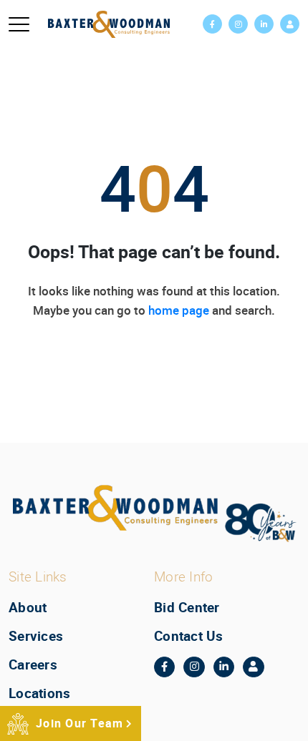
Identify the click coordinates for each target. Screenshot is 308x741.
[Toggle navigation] (19, 24)
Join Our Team (79, 723)
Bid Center (187, 607)
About (28, 607)
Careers (33, 664)
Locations (39, 693)
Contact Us (188, 636)
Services (36, 636)
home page (178, 310)
